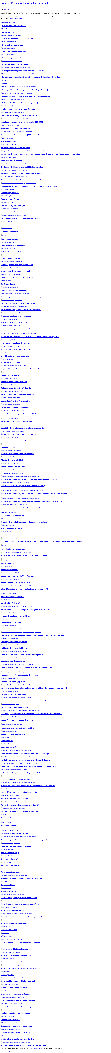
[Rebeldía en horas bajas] (7, 849)
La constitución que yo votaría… (13, 629)
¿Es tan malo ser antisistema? (12, 45)
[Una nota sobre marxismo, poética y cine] (11, 1022)
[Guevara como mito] (6, 531)
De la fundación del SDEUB (11, 252)
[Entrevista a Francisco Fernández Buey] (10, 397)
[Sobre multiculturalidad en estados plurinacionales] (13, 965)
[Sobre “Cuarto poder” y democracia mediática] (12, 894)
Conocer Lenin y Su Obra (11, 199)
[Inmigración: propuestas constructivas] (10, 579)
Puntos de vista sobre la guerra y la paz (16, 846)
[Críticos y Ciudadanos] (6, 228)
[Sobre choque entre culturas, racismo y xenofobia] (13, 900)
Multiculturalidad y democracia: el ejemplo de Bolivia (22, 773)
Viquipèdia (11, 18)
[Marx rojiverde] (5, 737)
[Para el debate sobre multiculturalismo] (10, 795)
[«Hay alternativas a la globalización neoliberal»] (12, 112)
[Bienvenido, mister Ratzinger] (8, 157)
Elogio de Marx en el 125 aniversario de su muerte (20, 369)
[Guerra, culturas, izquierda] (7, 525)
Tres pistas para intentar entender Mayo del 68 (19, 1000)
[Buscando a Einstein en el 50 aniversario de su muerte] (14, 170)
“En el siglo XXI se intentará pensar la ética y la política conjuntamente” (29, 90)
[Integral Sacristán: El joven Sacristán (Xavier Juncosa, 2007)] (16, 585)
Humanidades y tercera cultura (13, 549)
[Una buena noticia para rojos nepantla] (10, 1010)
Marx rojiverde (7, 741)
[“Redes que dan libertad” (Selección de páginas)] (13, 99)
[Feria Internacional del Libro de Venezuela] (11, 450)
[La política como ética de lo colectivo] (10, 657)
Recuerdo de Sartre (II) (10, 865)
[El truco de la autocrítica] (7, 359)
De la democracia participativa (13, 245)
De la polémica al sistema (10, 258)
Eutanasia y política (8, 447)
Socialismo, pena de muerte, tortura (14, 987)
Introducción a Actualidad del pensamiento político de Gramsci (25, 610)
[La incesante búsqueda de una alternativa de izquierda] (14, 651)
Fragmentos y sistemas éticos (12, 473)
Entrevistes (6, 9)
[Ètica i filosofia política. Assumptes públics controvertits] (14, 424)
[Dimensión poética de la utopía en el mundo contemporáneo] (15, 293)
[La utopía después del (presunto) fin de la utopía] (13, 672)
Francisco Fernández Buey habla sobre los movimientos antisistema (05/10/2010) (32, 501)
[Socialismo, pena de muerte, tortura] (10, 984)
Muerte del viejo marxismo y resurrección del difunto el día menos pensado (30, 766)
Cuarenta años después (9, 239)
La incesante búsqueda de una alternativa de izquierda (22, 655)
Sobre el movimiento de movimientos (15, 923)
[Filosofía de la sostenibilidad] (8, 456)
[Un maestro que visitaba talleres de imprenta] (12, 1003)
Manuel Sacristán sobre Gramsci (13, 734)
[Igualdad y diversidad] (6, 560)
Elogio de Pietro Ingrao (10, 375)
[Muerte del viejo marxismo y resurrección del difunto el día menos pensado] (19, 763)
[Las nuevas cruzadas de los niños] (9, 691)
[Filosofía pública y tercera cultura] (9, 463)
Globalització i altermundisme (12, 516)
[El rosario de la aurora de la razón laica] (10, 346)
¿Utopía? (4, 83)
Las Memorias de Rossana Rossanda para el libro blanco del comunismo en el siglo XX (34, 688)
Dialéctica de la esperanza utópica (14, 290)
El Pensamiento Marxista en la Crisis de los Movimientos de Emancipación (30, 337)
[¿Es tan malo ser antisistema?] (8, 41)
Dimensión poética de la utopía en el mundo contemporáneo (24, 297)
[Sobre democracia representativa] (9, 907)
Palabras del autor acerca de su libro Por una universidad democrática (28, 786)
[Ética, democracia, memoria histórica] (10, 437)
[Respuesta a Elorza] (6, 881)
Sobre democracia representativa (13, 910)
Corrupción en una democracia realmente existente (20, 218)
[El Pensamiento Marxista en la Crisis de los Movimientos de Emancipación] (19, 333)
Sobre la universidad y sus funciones (15, 949)
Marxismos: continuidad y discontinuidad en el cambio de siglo (25, 754)
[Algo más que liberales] (7, 138)
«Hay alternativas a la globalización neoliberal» (19, 116)
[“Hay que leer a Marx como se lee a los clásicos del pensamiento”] (17, 93)
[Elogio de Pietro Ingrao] (7, 372)
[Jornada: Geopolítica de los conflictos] (10, 612)
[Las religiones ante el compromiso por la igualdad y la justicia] (16, 697)
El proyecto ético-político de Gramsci (15, 343)
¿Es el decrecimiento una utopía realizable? (17, 38)
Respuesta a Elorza (8, 885)
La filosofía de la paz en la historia (14, 648)
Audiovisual (6, 8)
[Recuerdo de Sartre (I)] (6, 855)
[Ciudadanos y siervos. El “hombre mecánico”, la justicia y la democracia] (18, 183)
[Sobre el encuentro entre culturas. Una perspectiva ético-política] (16, 913)
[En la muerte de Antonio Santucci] (9, 378)
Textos (5, 6)
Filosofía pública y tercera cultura (14, 466)
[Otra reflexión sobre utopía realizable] (10, 776)
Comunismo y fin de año (10, 193)
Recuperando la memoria (10, 872)
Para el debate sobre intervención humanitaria (19, 792)
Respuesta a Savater (8, 891)
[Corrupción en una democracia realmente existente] (13, 215)
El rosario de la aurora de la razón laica (16, 349)
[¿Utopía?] (3, 80)
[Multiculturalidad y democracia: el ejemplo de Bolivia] (14, 769)
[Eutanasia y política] (6, 444)
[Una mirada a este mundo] (7, 1016)
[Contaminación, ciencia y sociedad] (9, 208)
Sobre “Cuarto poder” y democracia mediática (19, 898)
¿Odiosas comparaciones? (11, 58)
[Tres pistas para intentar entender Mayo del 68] (12, 997)
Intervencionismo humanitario (12, 597)
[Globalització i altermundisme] (8, 512)
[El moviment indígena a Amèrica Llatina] (11, 325)
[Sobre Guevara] (5, 933)
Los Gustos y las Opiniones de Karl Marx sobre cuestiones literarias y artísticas (31, 714)
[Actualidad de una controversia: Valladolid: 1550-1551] (14, 118)
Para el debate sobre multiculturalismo (16, 799)
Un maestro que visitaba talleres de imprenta (18, 1007)
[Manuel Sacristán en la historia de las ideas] (11, 724)
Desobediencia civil (8, 284)
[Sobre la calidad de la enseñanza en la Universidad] (13, 939)
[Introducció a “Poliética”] (7, 600)
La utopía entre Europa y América (14, 682)
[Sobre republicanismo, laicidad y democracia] (12, 978)
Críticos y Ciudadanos (9, 231)
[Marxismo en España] (6, 744)
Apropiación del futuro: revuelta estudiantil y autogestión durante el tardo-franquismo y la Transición (40, 154)
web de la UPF (18, 18)
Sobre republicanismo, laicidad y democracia (18, 981)
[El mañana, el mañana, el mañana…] (10, 319)
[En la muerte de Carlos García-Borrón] (10, 384)
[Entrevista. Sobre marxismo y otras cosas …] (12, 418)
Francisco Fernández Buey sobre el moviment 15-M (21, 508)
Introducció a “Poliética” (10, 603)
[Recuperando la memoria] (7, 868)
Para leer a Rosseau (8, 818)
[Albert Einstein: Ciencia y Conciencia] (10, 125)
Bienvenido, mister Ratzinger (12, 161)
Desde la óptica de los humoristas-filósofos (17, 277)
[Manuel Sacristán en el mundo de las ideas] (11, 717)
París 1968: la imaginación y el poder (15, 833)
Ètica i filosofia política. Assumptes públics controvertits (22, 428)
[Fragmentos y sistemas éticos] (8, 469)
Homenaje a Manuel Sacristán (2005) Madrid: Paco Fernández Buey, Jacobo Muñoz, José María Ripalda (41, 541)
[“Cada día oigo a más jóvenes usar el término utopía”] (14, 106)
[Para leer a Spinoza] (6, 822)
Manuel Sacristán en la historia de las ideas (17, 728)
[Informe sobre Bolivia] (6, 566)
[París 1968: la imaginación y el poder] (10, 830)
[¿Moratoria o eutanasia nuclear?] (9, 48)
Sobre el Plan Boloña (9, 930)
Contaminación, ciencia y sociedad (14, 212)
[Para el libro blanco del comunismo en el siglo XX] (13, 801)
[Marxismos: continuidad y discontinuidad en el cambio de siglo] (16, 750)
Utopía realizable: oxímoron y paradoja (16, 1032)
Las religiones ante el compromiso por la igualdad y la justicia (25, 701)
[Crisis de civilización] (6, 221)
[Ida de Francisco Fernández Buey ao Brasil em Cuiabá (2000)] (16, 552)
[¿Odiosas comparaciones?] (7, 54)
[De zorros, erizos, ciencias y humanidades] (11, 261)
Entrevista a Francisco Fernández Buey (16, 401)
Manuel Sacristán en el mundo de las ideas (17, 720)
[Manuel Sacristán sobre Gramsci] (9, 731)
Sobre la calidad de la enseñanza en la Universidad (20, 943)
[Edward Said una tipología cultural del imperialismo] (14, 306)
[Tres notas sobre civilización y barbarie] (10, 990)
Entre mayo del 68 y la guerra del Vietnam (17, 394)
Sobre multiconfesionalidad (11, 962)
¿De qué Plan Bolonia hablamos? (13, 26)
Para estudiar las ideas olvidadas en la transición (19, 811)
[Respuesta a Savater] (6, 888)
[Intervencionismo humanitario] (8, 593)
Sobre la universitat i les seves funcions (16, 955)
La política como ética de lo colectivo (15, 661)
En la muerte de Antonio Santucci (14, 382)
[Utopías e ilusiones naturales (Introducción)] (11, 1035)
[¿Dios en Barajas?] (5, 29)
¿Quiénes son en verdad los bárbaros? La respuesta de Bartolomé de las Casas (31, 77)
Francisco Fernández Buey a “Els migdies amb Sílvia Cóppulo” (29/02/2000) (30, 479)
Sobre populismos (7, 975)
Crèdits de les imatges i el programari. (9, 1051)
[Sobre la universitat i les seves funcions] (10, 952)
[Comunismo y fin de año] (7, 189)
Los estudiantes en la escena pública (14, 707)
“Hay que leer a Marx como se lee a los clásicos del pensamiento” (26, 96)
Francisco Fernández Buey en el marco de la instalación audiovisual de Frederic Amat (34, 494)
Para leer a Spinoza (8, 826)
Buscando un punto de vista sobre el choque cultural (21, 180)
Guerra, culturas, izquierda (11, 528)
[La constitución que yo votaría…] (9, 625)
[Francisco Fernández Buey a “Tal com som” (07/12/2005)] (15, 482)
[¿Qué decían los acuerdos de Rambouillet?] (11, 61)
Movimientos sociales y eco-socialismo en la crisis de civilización (25, 760)
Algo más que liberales (9, 141)
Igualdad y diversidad (9, 563)
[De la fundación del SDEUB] (8, 248)
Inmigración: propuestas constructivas (15, 582)
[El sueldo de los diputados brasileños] (10, 352)
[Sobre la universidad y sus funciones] (10, 945)
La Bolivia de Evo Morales (11, 622)
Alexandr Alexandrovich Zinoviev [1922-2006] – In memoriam (25, 135)
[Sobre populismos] (5, 971)
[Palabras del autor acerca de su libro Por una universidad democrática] (18, 782)
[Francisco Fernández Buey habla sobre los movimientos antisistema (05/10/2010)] (20, 498)
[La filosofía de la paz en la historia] (9, 645)
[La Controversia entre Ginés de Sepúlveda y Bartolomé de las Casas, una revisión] (21, 632)
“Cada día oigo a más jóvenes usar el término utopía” (21, 109)
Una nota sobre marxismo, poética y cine (16, 1026)
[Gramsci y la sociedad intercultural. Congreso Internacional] (15, 518)
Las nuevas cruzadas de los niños (13, 694)
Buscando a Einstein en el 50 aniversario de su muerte (21, 173)
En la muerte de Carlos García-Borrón (16, 388)
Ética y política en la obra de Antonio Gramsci (19, 434)
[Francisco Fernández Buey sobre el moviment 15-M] (14, 504)
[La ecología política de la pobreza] (9, 638)
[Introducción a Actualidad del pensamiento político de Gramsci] (16, 606)
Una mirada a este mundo (10, 1020)
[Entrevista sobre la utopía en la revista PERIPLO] (13, 410)
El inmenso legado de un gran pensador (16, 316)
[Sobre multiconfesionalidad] (8, 958)
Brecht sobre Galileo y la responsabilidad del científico (22, 167)
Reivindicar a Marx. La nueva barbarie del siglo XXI (21, 878)
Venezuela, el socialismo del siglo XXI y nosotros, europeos (23, 1045)
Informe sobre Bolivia (9, 570)
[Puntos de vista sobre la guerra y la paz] (10, 843)
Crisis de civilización (9, 225)
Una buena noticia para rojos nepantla (15, 1013)
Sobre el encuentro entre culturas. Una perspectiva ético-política (26, 917)
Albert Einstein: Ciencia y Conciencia (15, 128)
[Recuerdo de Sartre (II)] (7, 862)
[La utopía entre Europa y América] (9, 678)
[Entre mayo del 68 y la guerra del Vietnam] (11, 391)
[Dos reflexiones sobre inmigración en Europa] (12, 300)
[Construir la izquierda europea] (8, 202)
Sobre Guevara (6, 936)
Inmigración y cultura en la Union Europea (17, 576)
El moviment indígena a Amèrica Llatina (16, 329)
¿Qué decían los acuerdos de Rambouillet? (17, 64)
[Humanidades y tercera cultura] (8, 545)
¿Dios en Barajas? (8, 32)
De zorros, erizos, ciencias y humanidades (17, 265)
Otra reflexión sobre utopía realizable (15, 779)
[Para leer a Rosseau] (6, 814)
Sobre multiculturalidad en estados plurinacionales (20, 968)
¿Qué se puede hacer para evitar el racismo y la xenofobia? (23, 71)
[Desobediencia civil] (6, 280)
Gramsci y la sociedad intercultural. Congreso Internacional (24, 522)
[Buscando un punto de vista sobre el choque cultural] (14, 176)
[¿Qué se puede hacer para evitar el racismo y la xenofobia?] (15, 67)
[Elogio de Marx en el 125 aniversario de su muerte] (13, 365)
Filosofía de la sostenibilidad (12, 460)
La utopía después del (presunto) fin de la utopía (19, 675)
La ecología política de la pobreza (14, 642)
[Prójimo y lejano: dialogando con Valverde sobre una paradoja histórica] (18, 836)
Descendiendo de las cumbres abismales (16, 271)
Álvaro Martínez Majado (36, 1048)
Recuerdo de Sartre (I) (9, 859)
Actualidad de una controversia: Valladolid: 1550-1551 (22, 122)
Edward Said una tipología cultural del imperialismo (21, 310)
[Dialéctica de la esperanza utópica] (9, 287)
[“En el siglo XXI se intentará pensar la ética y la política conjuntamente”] (18, 86)
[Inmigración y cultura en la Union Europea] (11, 572)
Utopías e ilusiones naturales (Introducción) (17, 1039)
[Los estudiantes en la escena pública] (10, 704)
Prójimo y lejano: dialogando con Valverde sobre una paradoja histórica (28, 840)
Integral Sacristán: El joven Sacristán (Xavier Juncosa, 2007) (24, 589)
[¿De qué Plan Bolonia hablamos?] (9, 22)
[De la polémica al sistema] (7, 255)
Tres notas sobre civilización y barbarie (16, 994)
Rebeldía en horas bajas (10, 853)
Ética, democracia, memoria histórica (15, 441)
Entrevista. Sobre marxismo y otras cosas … (18, 421)
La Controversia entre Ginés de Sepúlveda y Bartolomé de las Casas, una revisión (32, 635)
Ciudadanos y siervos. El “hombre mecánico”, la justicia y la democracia (29, 186)
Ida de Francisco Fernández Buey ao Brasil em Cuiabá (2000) (24, 555)
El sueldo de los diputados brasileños (15, 356)
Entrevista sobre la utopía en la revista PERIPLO (20, 414)
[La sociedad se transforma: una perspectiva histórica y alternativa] (17, 664)
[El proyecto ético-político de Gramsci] (10, 340)
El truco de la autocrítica (10, 362)
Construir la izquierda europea (13, 206)
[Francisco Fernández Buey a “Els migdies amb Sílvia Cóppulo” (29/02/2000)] (20, 476)
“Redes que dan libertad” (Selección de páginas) (19, 103)
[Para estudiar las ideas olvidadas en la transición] (13, 808)
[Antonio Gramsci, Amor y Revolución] (10, 144)
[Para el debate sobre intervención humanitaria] (12, 789)
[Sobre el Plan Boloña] (6, 926)
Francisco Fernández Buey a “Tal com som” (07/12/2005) (23, 486)
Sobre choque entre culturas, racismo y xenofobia (20, 904)
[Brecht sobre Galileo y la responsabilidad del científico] (14, 163)
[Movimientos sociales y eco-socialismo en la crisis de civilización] (17, 756)
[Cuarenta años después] (7, 235)
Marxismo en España (9, 747)
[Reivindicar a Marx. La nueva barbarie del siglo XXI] (14, 875)
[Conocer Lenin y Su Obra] (7, 196)
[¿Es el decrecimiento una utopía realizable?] (11, 35)
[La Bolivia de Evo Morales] (8, 619)
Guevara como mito (8, 535)
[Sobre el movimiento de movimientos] (10, 920)
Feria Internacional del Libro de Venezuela (17, 454)
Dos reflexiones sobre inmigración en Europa (18, 303)
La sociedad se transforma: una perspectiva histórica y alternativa (26, 667)
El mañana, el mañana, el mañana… (15, 322)
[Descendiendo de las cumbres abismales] (11, 268)
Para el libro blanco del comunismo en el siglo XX (20, 805)
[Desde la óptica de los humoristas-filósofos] (11, 274)
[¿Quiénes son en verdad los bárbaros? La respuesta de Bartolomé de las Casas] (20, 73)
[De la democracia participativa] (8, 242)
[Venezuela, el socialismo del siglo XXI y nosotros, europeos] (15, 1042)
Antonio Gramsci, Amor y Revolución (15, 148)
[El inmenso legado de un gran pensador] (11, 312)
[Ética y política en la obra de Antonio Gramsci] (12, 431)
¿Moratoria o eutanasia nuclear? (13, 51)
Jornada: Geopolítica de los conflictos (15, 616)
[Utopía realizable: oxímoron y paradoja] (10, 1029)
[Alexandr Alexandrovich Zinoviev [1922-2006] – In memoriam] (16, 131)
